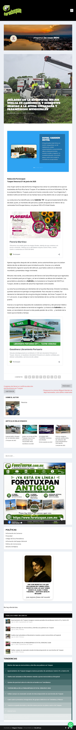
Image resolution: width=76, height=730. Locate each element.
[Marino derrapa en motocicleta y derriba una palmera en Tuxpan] (8, 629)
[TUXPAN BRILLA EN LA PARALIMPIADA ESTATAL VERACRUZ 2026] (8, 644)
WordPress (37, 728)
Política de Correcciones (13, 544)
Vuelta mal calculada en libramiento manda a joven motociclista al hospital (36, 635)
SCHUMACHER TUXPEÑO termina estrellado (45, 438)
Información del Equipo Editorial (16, 541)
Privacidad (9, 536)
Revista (12, 113)
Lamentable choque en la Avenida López (12, 437)
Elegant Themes (17, 728)
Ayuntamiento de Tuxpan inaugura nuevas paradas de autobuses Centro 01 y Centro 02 (40, 620)
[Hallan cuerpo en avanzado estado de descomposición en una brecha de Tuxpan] (8, 651)
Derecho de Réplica (12, 547)
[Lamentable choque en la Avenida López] (13, 429)
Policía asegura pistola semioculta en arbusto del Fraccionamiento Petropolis (62, 439)
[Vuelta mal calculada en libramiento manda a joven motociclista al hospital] (8, 636)
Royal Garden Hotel (51, 139)
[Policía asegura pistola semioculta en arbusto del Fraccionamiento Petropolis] (63, 429)
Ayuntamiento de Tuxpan (25, 622)
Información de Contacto (14, 533)
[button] (70, 724)
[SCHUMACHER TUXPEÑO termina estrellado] (46, 429)
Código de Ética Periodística (15, 538)
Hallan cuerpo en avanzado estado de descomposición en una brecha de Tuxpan (37, 650)
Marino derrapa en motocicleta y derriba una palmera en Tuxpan (32, 628)
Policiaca (31, 113)
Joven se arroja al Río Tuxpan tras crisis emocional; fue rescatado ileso (29, 438)
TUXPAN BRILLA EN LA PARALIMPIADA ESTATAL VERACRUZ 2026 (31, 642)
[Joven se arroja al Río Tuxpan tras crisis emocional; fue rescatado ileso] (29, 429)
